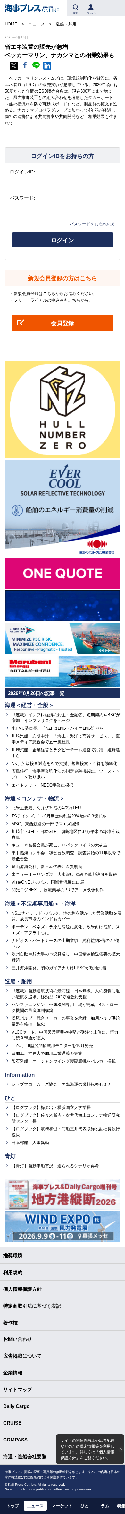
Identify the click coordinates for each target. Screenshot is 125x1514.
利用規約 (12, 1272)
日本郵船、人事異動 (30, 1142)
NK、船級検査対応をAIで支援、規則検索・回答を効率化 (64, 763)
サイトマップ (17, 1389)
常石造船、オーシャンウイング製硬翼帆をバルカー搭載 (64, 1061)
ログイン (62, 240)
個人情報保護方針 (22, 1289)
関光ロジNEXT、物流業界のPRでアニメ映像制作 (58, 889)
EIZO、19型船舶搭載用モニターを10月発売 (52, 1045)
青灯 (10, 1156)
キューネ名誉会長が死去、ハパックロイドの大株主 (59, 845)
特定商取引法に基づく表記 (32, 1306)
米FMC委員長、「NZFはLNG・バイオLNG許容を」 (60, 728)
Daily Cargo (16, 1406)
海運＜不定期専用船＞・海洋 (40, 904)
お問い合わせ (17, 1339)
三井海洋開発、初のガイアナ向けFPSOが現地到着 (59, 967)
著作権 (10, 1322)
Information (20, 1075)
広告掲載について (22, 1356)
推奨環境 (12, 1255)
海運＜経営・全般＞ (29, 705)
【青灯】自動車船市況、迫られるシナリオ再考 (55, 1165)
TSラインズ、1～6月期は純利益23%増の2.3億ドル (59, 816)
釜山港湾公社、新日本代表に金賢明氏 (47, 866)
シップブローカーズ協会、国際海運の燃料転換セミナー (64, 1084)
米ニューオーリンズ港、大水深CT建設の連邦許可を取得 (64, 874)
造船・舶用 (18, 981)
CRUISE (12, 1423)
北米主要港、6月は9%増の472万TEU (46, 808)
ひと (10, 1098)
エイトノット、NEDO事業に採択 (42, 785)
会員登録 (62, 323)
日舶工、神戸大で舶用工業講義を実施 (47, 1053)
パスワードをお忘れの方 (92, 224)
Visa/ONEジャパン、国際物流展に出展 (48, 882)
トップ (12, 1505)
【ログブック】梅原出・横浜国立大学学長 (51, 1107)
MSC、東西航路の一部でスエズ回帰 (45, 823)
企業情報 (12, 1372)
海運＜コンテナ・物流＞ (35, 799)
